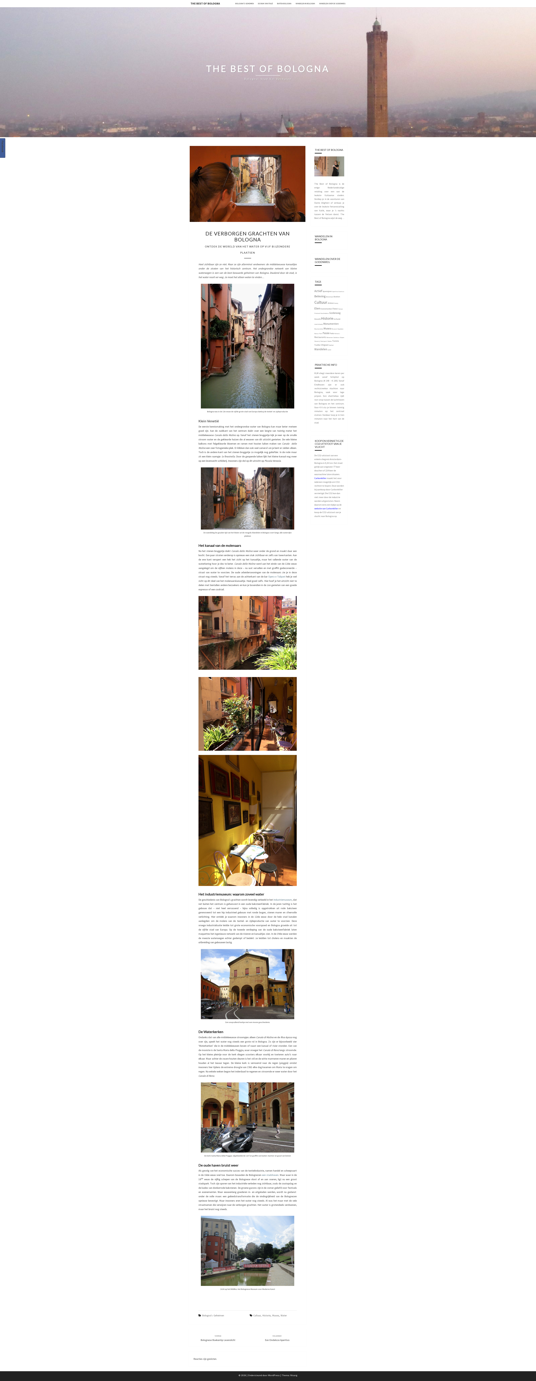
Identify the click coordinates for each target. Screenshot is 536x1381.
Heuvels (317, 319)
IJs (335, 319)
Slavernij (317, 341)
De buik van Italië (265, 3)
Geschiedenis (325, 313)
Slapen (342, 337)
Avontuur (341, 291)
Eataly (336, 303)
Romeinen (330, 337)
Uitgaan (325, 344)
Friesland (317, 313)
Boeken (337, 296)
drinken (331, 303)
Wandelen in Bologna (305, 3)
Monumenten (331, 323)
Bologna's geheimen (213, 1315)
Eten (317, 308)
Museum (334, 329)
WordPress (274, 1375)
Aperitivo (335, 291)
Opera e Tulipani (276, 576)
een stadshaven (270, 1175)
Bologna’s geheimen (244, 3)
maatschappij (318, 324)
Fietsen (340, 309)
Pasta (332, 333)
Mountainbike (318, 329)
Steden (329, 341)
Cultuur (257, 1315)
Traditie (317, 345)
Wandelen (320, 349)
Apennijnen (327, 291)
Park (320, 333)
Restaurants (320, 337)
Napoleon (340, 329)
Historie (266, 1315)
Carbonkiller (320, 478)
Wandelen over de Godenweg (332, 3)
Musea (275, 1315)
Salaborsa (336, 337)
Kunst (338, 319)
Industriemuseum (282, 899)
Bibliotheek (329, 297)
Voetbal (331, 345)
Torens (335, 340)
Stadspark (323, 341)
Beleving (320, 296)
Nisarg (293, 1375)
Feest (335, 308)
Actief (318, 291)
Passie (326, 333)
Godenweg (335, 312)
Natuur (316, 333)
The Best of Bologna (205, 3)
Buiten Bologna (284, 3)
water (284, 1315)
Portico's (337, 333)
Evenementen (326, 309)
